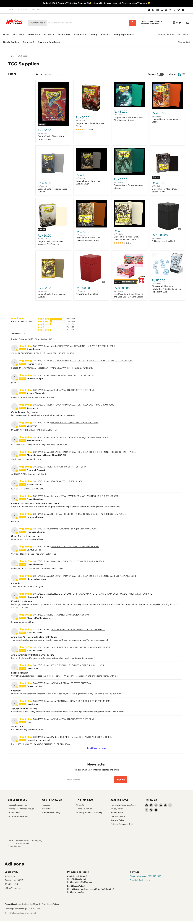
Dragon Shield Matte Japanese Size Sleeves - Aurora (128, 119)
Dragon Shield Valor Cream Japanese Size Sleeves (51, 243)
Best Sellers (184, 34)
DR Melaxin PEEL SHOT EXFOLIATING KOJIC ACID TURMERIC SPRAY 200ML (88, 514)
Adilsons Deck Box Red (87, 293)
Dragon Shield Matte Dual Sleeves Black (164, 190)
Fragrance (79, 34)
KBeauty (105, 34)
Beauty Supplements (123, 34)
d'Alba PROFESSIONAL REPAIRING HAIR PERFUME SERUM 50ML (83, 346)
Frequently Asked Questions (123, 805)
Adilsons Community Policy (122, 824)
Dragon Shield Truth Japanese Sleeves (52, 295)
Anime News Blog (84, 808)
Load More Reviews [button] (96, 748)
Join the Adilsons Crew (18, 816)
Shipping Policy (117, 820)
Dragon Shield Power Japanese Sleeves (128, 186)
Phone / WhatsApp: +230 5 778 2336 (145, 876)
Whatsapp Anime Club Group (89, 812)
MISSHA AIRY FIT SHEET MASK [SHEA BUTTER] (74, 422)
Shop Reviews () (44, 339)
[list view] (183, 74)
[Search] (132, 23)
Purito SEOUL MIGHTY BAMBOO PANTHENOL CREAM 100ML (81, 737)
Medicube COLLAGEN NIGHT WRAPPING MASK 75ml (77, 561)
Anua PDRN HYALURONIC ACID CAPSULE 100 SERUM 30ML (81, 701)
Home (6, 34)
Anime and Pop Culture (49, 42)
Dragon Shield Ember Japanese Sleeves (166, 120)
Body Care (33, 34)
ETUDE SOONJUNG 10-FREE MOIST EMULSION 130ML (78, 665)
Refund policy (36, 10)
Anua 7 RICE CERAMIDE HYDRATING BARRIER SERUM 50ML (81, 647)
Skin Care (18, 34)
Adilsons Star (14, 812)
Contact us (46, 808)
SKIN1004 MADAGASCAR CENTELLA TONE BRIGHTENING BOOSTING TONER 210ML (93, 452)
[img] (21, 318)
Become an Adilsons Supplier (21, 808)
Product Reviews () (22, 339)
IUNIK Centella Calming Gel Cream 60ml (70, 614)
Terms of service (118, 816)
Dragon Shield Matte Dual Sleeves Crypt (88, 182)
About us (46, 805)
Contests (80, 805)
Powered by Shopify (15, 846)
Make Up (48, 34)
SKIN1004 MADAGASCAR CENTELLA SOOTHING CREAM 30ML (82, 404)
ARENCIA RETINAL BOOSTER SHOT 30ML (72, 683)
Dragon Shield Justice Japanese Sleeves (52, 190)
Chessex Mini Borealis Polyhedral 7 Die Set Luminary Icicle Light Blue (166, 289)
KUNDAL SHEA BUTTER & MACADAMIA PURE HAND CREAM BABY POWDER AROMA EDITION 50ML (101, 593)
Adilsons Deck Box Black (163, 241)
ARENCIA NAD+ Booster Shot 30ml (68, 466)
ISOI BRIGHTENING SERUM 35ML (67, 481)
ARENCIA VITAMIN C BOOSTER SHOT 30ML (73, 390)
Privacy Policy (117, 808)
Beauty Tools (64, 34)
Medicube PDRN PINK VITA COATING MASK (72, 375)
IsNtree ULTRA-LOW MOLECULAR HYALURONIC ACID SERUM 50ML (85, 496)
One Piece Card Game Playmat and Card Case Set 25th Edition (129, 295)
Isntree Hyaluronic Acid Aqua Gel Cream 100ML (74, 528)
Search (10, 10)
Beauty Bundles (11, 42)
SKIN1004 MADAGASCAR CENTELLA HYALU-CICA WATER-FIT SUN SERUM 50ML (92, 360)
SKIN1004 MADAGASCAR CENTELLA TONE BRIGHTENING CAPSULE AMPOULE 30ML (93, 576)
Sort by (38, 74)
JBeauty (93, 34)
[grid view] (179, 74)
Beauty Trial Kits (166, 34)
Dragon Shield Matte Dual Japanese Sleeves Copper (88, 239)
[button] (43, 319)
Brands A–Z (28, 42)
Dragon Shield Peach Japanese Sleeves (90, 125)
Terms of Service (22, 10)
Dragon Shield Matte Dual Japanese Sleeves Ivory (126, 238)
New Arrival (184, 42)
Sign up (121, 779)
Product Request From (17, 805)
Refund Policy (117, 812)
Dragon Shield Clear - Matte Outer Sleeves (51, 138)
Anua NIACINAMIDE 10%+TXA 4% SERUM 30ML (75, 546)
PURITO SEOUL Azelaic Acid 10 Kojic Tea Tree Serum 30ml (79, 437)
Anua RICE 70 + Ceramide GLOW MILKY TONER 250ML (78, 629)
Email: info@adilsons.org (140, 880)
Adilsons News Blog (51, 812)
